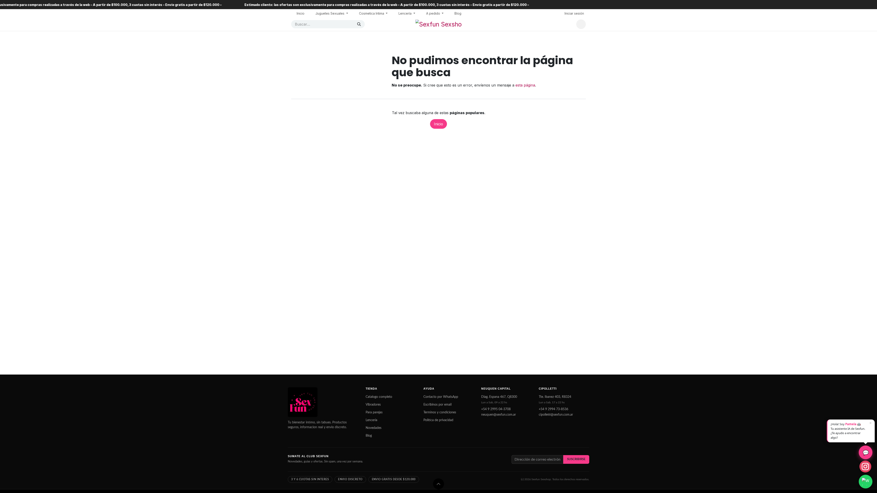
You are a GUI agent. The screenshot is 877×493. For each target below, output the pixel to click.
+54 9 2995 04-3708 (496, 409)
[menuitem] (300, 13)
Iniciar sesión (574, 13)
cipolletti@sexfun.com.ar (556, 414)
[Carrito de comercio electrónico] (581, 24)
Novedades (373, 428)
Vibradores (373, 404)
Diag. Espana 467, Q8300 (499, 397)
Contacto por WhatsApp (440, 397)
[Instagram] (865, 466)
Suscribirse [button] (576, 459)
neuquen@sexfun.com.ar (498, 414)
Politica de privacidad (438, 420)
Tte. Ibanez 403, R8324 (555, 397)
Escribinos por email (437, 404)
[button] (438, 483)
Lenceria (371, 420)
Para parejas (374, 412)
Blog (369, 435)
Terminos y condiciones (439, 412)
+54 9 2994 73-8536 (553, 409)
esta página (525, 85)
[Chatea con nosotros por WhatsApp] (865, 481)
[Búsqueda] (359, 24)
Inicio (438, 124)
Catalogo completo (379, 397)
